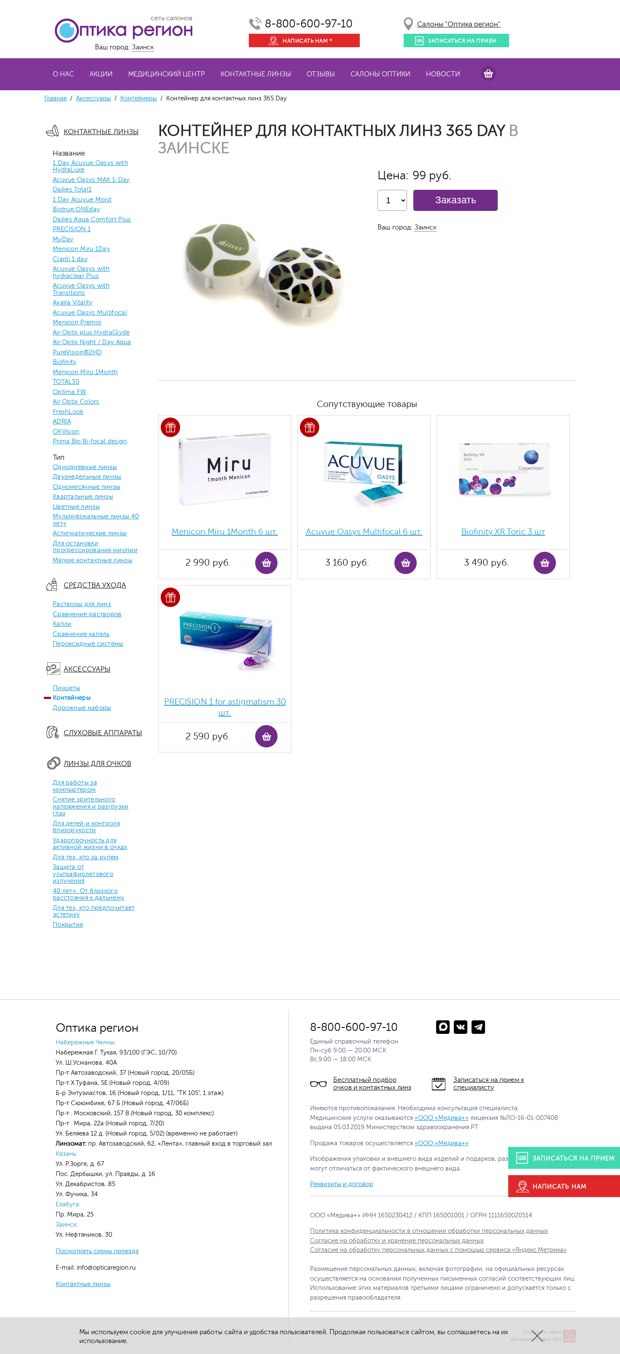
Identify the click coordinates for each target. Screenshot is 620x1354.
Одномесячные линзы (86, 487)
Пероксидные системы (88, 644)
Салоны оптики (380, 74)
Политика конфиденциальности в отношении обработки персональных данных (429, 1231)
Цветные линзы (76, 507)
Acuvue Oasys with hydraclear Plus (81, 273)
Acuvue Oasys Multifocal (90, 313)
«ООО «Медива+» (442, 1118)
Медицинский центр (166, 74)
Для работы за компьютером (75, 786)
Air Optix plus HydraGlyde (91, 332)
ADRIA (62, 421)
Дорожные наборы (82, 708)
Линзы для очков (97, 764)
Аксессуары (93, 98)
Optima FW (69, 392)
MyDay (63, 239)
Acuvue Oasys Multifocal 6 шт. (364, 532)
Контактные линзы (256, 74)
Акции (101, 74)
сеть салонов (171, 18)
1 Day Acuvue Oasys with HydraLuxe (90, 167)
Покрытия (68, 925)
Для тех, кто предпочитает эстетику (94, 912)
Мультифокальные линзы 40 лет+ (96, 520)
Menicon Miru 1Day (81, 249)
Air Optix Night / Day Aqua (92, 342)
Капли (62, 624)
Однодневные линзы (85, 467)
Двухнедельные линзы (87, 477)
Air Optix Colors (76, 402)
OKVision (66, 432)
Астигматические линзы (90, 533)
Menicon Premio (77, 322)
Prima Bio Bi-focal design (90, 441)
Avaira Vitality (73, 302)
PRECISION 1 (72, 229)
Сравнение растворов (87, 614)
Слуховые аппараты (103, 733)
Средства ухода (95, 585)
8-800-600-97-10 (309, 24)
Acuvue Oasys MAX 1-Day (91, 180)
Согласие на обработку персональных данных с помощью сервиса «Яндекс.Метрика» (438, 1250)
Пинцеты (66, 688)
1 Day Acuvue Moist (82, 200)
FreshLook (68, 412)
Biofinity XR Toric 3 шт (503, 532)
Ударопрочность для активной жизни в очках (90, 844)
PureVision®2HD (77, 352)
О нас (63, 74)
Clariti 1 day (70, 259)
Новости (443, 74)
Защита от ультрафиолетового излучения (83, 874)
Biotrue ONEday (76, 209)
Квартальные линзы (83, 497)
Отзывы (321, 74)
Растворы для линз (82, 604)
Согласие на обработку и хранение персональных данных (397, 1240)
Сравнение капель (81, 634)
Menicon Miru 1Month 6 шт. (225, 532)
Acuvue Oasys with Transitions (81, 290)
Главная (55, 98)
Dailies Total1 (72, 189)
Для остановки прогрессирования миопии (95, 547)
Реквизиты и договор (341, 1184)
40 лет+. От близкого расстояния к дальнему (88, 895)
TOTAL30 (66, 382)
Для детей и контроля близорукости (86, 827)
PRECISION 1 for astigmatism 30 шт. (225, 707)
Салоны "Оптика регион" (459, 24)
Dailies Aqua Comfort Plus (92, 219)
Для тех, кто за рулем (86, 857)
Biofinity (65, 362)
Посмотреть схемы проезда (97, 1251)
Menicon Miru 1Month (85, 372)
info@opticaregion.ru (105, 1267)
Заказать (455, 199)
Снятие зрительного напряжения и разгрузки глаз (91, 806)
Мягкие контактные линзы (92, 560)
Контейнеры (138, 98)
